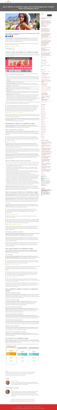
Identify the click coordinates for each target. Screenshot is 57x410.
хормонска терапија (43, 95)
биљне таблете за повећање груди (28, 373)
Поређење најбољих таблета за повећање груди (16, 112)
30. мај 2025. (8, 31)
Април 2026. (43, 109)
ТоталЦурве (42, 102)
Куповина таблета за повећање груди (45, 65)
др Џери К (13, 390)
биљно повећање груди (44, 92)
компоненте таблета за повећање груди (11, 373)
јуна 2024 (42, 136)
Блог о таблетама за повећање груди (14, 46)
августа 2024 (43, 132)
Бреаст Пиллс (21, 31)
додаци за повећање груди (44, 86)
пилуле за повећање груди (31, 372)
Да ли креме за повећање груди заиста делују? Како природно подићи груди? (22, 401)
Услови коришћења (19, 406)
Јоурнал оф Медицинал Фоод (13, 214)
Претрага (42, 13)
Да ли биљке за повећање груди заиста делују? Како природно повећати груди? (46, 154)
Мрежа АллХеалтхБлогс (37, 406)
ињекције (50, 95)
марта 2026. (42, 111)
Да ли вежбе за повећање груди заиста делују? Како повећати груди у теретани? (46, 164)
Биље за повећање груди (12, 141)
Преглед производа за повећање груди (23, 408)
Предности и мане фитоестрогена (14, 264)
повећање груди (16, 372)
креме (42, 91)
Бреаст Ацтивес (43, 72)
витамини (45, 102)
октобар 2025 (43, 116)
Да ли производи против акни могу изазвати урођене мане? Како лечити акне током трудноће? (46, 53)
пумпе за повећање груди (44, 85)
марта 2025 (42, 124)
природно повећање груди (45, 97)
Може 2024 (42, 137)
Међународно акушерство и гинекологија (15, 224)
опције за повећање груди (23, 372)
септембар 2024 (43, 131)
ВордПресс (43, 408)
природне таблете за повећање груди (45, 99)
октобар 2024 (43, 129)
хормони (47, 95)
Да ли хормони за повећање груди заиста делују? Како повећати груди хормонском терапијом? (46, 149)
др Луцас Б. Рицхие (14, 31)
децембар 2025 (43, 114)
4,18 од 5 (33, 357)
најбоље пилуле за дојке (9, 372)
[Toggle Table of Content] (13, 49)
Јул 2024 (42, 134)
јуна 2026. (42, 106)
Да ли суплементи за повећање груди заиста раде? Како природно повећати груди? (46, 143)
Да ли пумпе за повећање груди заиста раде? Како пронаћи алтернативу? (23, 399)
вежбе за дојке (49, 86)
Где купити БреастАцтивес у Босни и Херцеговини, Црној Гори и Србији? (46, 146)
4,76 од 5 (11, 357)
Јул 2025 (42, 119)
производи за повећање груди (46, 81)
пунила (46, 91)
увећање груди (44, 84)
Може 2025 (42, 121)
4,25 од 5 (22, 357)
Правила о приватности (28, 406)
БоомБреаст (49, 71)
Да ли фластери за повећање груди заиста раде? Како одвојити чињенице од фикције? (46, 157)
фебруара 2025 (43, 126)
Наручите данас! (11, 353)
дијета (44, 91)
